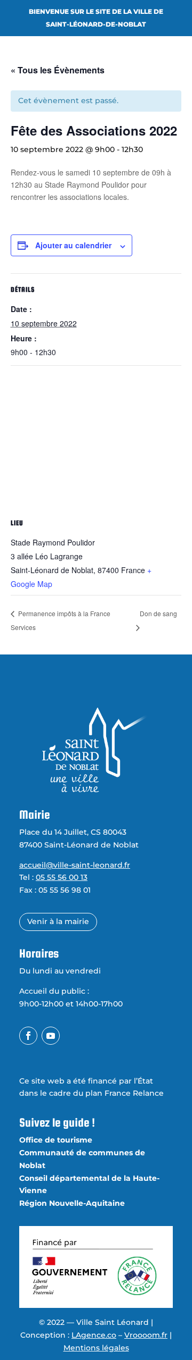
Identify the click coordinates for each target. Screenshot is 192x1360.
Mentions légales (96, 1348)
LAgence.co (93, 1335)
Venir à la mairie (58, 921)
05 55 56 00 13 (61, 877)
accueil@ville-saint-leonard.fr (74, 865)
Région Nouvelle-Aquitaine (72, 1203)
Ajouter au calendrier (73, 245)
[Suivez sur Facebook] (28, 1036)
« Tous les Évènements (58, 70)
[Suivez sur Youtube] (51, 1036)
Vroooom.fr (145, 1335)
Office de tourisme (55, 1140)
